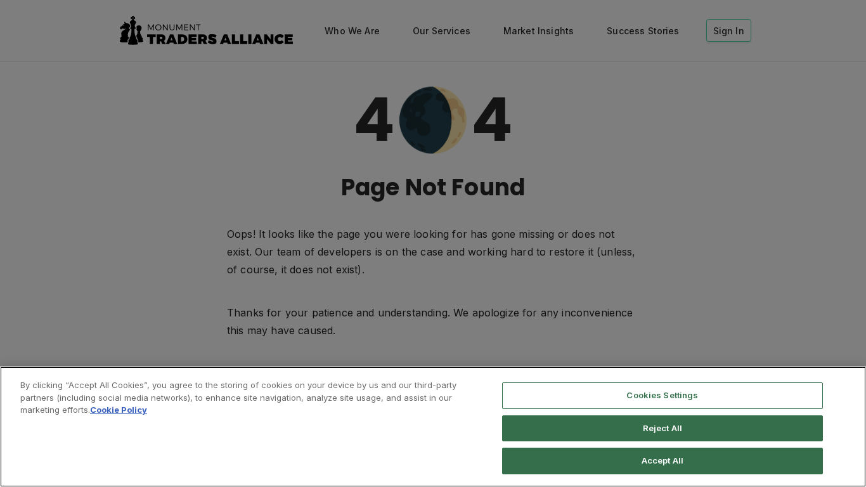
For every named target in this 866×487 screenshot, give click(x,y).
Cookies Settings (662, 395)
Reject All (662, 428)
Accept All (662, 460)
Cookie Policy (118, 410)
